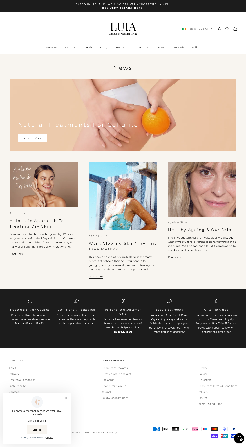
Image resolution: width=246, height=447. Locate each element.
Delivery (14, 374)
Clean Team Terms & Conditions (217, 386)
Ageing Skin (19, 213)
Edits (196, 47)
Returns (202, 397)
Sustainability (17, 386)
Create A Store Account (116, 374)
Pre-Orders (204, 379)
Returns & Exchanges (22, 379)
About (12, 368)
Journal (106, 392)
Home (162, 47)
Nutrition (122, 47)
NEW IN (52, 47)
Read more (32, 138)
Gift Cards (108, 379)
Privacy (202, 368)
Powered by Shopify (104, 432)
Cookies (202, 374)
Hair (89, 47)
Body (104, 47)
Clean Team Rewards (115, 368)
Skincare (72, 47)
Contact (14, 392)
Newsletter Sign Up (114, 386)
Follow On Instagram (115, 397)
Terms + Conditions (210, 403)
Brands (179, 47)
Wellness (144, 47)
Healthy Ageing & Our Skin (200, 230)
